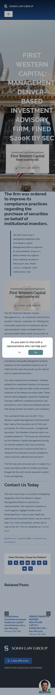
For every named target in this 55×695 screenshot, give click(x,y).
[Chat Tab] (27, 347)
